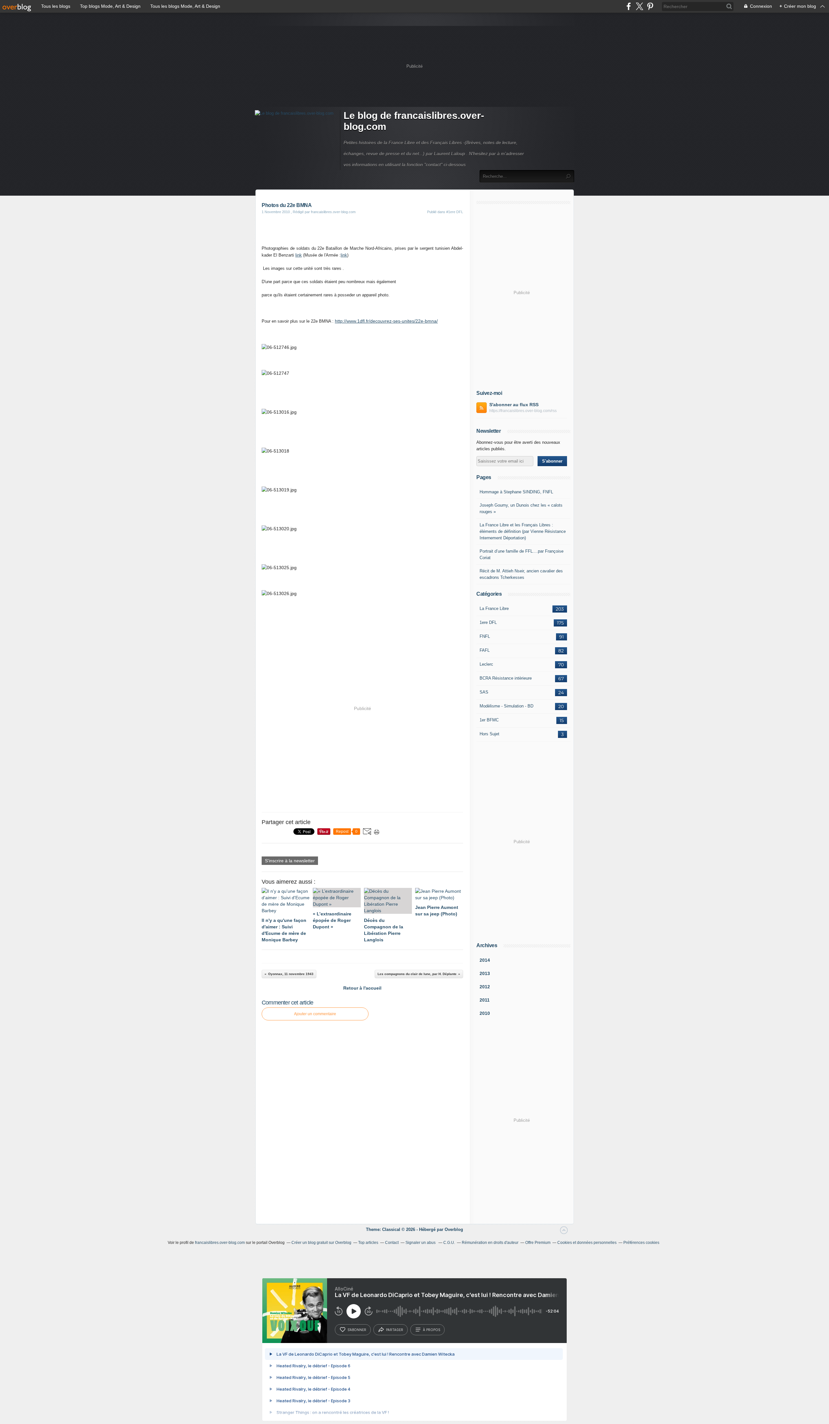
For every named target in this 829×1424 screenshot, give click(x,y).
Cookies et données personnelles (587, 1242)
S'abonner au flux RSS (514, 404)
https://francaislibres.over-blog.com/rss (523, 410)
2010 (485, 1013)
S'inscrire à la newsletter (290, 860)
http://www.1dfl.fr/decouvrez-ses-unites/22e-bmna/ (386, 321)
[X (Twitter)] (639, 6)
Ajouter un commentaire (315, 1014)
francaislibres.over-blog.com (220, 1242)
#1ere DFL (454, 212)
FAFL (485, 650)
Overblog (454, 1229)
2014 (485, 960)
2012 (485, 986)
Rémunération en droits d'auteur (490, 1242)
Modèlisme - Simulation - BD (506, 706)
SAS (484, 692)
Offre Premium (538, 1242)
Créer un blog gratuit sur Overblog (321, 1242)
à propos (431, 1330)
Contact (392, 1242)
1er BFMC (489, 720)
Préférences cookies (641, 1242)
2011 (485, 1000)
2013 (485, 973)
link (298, 255)
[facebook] (629, 6)
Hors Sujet (489, 733)
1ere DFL (488, 622)
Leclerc (486, 664)
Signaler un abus (421, 1242)
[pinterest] (650, 6)
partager (394, 1330)
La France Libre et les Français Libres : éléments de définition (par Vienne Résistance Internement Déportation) (523, 531)
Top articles (368, 1242)
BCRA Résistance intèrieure (506, 678)
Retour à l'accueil (362, 988)
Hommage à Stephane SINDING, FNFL (516, 491)
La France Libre (494, 608)
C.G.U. (449, 1242)
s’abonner (356, 1330)
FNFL (485, 636)
